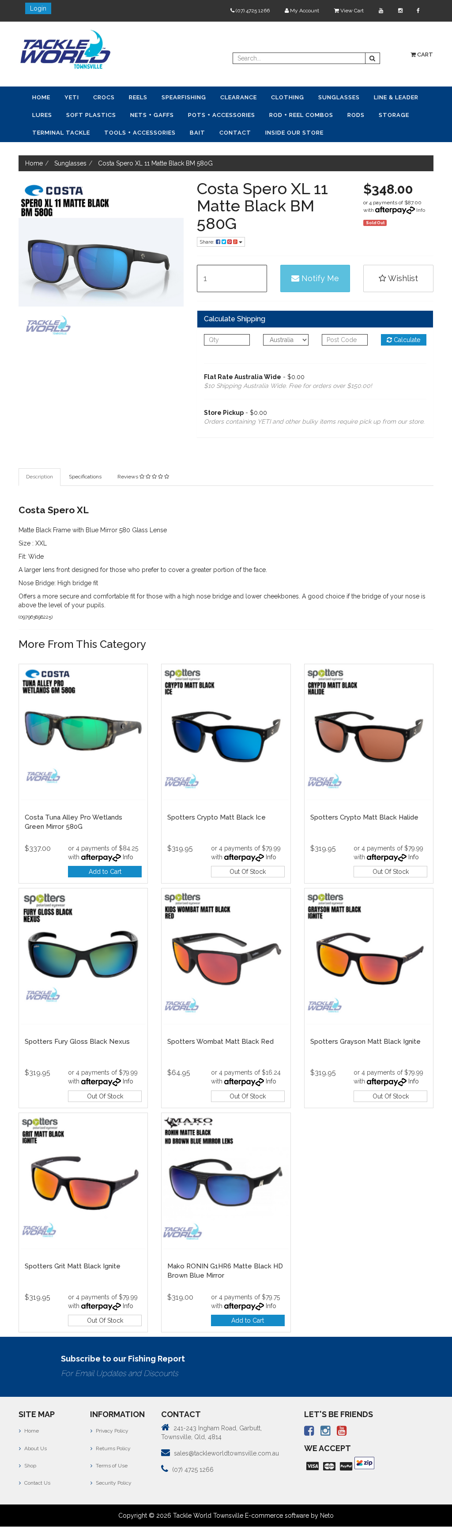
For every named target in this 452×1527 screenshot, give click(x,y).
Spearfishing (184, 97)
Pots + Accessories (221, 115)
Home (41, 97)
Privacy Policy (111, 1431)
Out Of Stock (248, 871)
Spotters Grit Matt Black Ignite (73, 1266)
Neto (327, 1515)
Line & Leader (396, 97)
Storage (394, 115)
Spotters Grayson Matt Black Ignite (365, 1042)
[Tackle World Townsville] (65, 49)
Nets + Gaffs (152, 115)
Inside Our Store (294, 132)
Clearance (238, 97)
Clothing (287, 97)
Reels (138, 97)
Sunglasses (339, 97)
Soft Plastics (91, 115)
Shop (29, 1466)
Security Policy (113, 1483)
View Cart (351, 11)
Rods (356, 115)
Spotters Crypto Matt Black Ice (216, 817)
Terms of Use (111, 1466)
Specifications (85, 477)
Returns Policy (112, 1448)
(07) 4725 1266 (252, 11)
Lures (42, 115)
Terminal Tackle (61, 132)
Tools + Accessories (140, 132)
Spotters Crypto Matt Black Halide (364, 817)
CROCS (104, 97)
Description (39, 477)
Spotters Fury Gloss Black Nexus (77, 1042)
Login (38, 8)
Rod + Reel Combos (301, 115)
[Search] (372, 58)
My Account (304, 11)
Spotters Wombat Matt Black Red (220, 1042)
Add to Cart (105, 871)
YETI (71, 97)
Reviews (128, 477)
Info (420, 210)
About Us (35, 1448)
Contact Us (36, 1483)
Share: (208, 242)
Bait (197, 132)
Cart (424, 54)
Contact (235, 132)
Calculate (406, 339)
